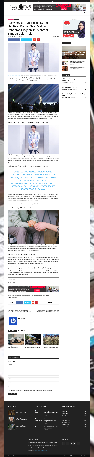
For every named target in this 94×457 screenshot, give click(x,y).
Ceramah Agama (66, 426)
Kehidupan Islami (46, 1)
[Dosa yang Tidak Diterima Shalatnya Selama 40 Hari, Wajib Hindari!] (65, 63)
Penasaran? (34, 1)
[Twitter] (83, 1)
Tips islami (64, 415)
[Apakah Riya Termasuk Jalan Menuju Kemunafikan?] (11, 412)
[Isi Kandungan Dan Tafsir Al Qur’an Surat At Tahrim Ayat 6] (38, 428)
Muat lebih (74, 101)
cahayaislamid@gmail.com (41, 450)
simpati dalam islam (12, 297)
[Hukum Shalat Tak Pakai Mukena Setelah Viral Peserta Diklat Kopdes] (51, 339)
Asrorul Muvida (66, 57)
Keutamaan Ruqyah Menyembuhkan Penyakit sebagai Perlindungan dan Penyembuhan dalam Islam (74, 54)
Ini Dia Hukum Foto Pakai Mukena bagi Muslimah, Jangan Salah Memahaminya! (51, 420)
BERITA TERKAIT (12, 330)
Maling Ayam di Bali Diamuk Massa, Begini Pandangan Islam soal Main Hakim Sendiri (32, 348)
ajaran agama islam (16, 295)
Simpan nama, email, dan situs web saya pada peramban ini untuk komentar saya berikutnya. (31, 390)
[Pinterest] (81, 1)
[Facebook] (76, 1)
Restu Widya (13, 36)
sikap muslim (46, 295)
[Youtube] (85, 1)
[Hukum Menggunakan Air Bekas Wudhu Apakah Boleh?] (11, 426)
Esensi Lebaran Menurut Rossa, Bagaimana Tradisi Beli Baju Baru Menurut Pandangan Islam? (47, 311)
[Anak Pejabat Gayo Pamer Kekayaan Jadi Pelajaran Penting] (16, 339)
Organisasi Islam (54, 1)
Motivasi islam (65, 424)
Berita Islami (16, 19)
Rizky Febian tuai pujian (14, 75)
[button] (84, 13)
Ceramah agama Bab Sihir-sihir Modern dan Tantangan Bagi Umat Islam (51, 412)
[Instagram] (78, 1)
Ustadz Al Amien (66, 97)
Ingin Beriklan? (80, 455)
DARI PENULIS (21, 330)
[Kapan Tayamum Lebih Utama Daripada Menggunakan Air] (11, 419)
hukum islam (65, 418)
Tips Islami (40, 1)
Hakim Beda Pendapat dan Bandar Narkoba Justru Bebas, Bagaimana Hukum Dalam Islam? (19, 311)
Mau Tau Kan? (10, 19)
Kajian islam (65, 413)
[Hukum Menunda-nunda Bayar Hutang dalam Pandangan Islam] (65, 68)
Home (29, 1)
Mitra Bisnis (66, 455)
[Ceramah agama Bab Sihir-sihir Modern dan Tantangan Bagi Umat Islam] (38, 412)
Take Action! (61, 1)
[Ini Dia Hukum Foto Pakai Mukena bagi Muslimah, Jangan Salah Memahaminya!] (38, 420)
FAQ (85, 455)
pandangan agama (26, 295)
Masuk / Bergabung (23, 1)
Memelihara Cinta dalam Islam (70, 87)
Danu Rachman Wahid (67, 89)
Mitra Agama (73, 455)
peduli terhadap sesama (37, 295)
